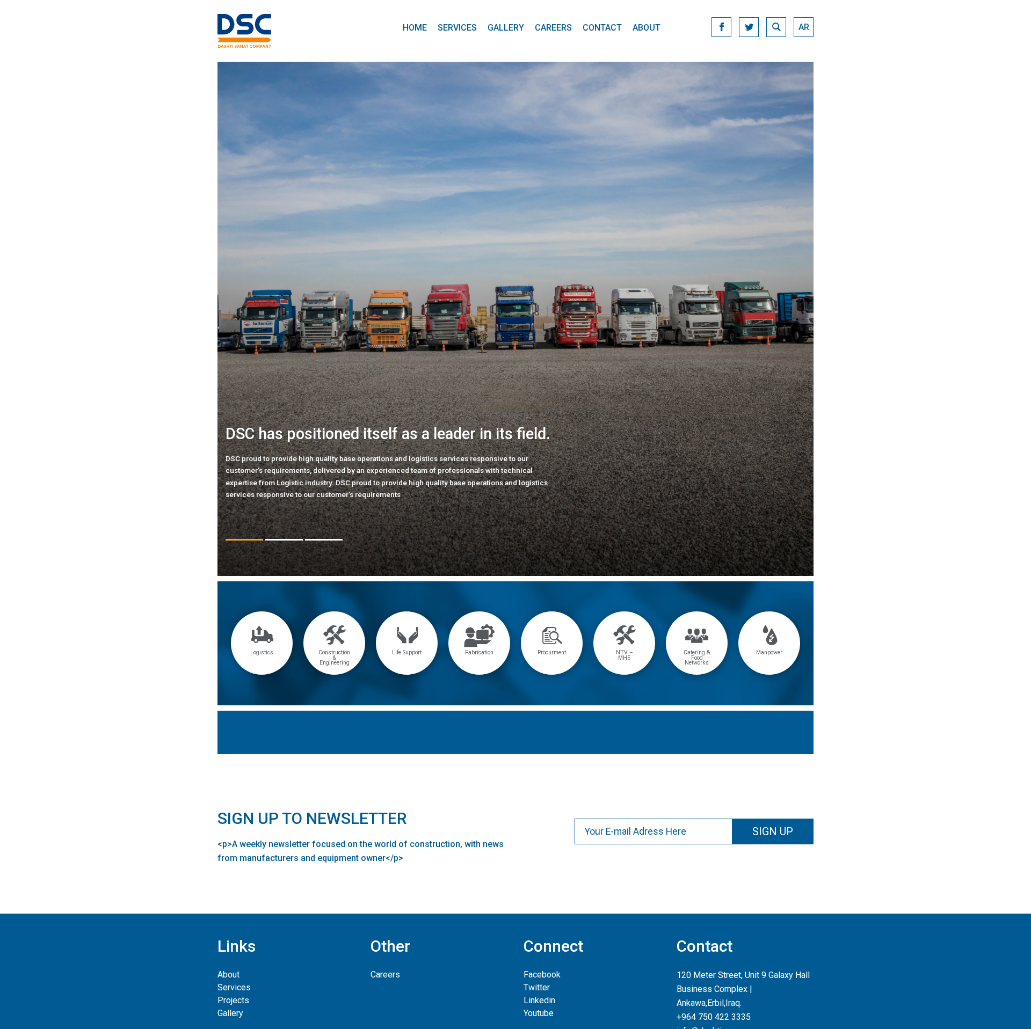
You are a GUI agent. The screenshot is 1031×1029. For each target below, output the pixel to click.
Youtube (539, 1013)
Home (415, 28)
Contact (602, 28)
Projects (233, 1000)
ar (803, 27)
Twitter (537, 987)
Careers (553, 28)
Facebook (542, 974)
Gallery (506, 28)
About (646, 28)
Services (457, 28)
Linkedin (539, 1000)
